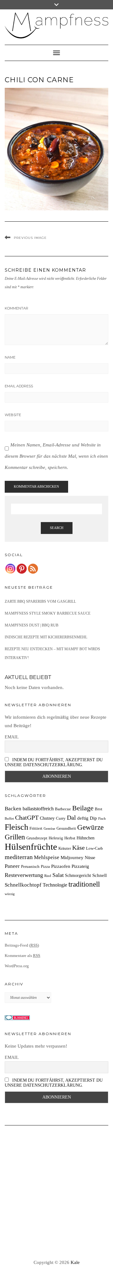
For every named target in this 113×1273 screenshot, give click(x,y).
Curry (61, 818)
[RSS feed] (33, 569)
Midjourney (72, 857)
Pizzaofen (60, 866)
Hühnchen (85, 837)
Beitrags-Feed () (22, 945)
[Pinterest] (22, 569)
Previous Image (30, 238)
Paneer (12, 866)
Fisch (102, 818)
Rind (47, 876)
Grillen (15, 837)
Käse (78, 847)
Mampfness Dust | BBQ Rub (31, 625)
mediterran (19, 856)
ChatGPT (27, 817)
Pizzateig (80, 866)
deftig (83, 818)
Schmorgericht (78, 875)
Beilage (83, 808)
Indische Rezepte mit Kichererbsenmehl (46, 637)
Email (12, 737)
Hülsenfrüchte (31, 847)
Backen (13, 809)
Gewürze (90, 827)
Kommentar (16, 308)
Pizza (45, 866)
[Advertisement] (56, 1192)
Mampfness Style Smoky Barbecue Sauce (47, 613)
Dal (71, 817)
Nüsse (90, 857)
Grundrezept (36, 838)
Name (10, 357)
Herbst (69, 838)
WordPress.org (17, 966)
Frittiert (36, 828)
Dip (93, 818)
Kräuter (64, 848)
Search (56, 528)
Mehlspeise (46, 857)
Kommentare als (22, 955)
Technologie (55, 885)
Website (13, 415)
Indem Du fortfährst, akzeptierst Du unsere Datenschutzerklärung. (54, 762)
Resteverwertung (24, 875)
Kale (75, 1262)
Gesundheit (66, 828)
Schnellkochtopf (23, 885)
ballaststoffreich (38, 809)
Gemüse (49, 828)
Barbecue (63, 809)
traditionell (84, 884)
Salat (58, 875)
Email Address (19, 386)
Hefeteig (56, 838)
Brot (98, 809)
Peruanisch (30, 866)
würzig (10, 894)
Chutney (47, 818)
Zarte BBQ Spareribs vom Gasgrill (40, 601)
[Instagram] (10, 569)
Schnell (99, 875)
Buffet (9, 818)
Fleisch (16, 827)
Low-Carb (94, 848)
